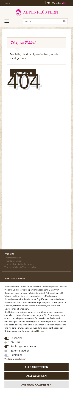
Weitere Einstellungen (15, 358)
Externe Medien (20, 350)
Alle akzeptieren (36, 367)
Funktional (17, 354)
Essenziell (17, 338)
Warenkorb (59, 2)
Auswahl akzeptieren (36, 384)
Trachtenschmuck (13, 260)
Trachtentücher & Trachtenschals (20, 267)
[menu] (6, 21)
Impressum (60, 324)
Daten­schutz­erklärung (33, 330)
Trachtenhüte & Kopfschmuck (18, 263)
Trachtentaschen (12, 257)
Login (7, 2)
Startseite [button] (21, 72)
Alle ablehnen (36, 375)
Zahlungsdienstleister (24, 346)
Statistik (15, 342)
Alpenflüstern (36, 12)
